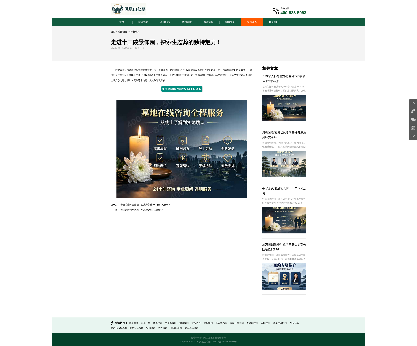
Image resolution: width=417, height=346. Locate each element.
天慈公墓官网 (237, 323)
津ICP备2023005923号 (225, 341)
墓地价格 (165, 22)
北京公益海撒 (136, 327)
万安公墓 (294, 323)
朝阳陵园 (208, 323)
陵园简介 (143, 22)
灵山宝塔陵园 (191, 327)
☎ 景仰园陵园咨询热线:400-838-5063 (181, 89)
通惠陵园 (157, 323)
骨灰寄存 (196, 323)
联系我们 (274, 22)
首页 (121, 22)
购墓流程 (208, 22)
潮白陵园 (184, 323)
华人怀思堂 (221, 323)
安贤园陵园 (252, 323)
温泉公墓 (145, 323)
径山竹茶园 (176, 327)
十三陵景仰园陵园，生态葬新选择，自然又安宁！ (146, 204)
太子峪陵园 (171, 323)
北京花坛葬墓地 (119, 327)
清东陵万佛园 (280, 323)
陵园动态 (252, 22)
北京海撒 (133, 323)
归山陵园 (265, 323)
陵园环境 (187, 22)
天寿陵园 (162, 327)
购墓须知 (230, 22)
